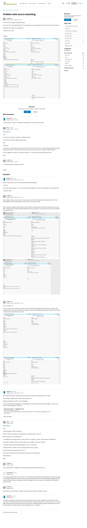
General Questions (74, 59)
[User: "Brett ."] (4, 128)
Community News (74, 68)
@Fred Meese (6, 132)
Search (74, 57)
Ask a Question (74, 53)
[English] (10, 3)
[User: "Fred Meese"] (4, 19)
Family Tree (74, 55)
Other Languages (74, 65)
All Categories (67, 50)
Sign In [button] (27, 111)
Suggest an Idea (68, 45)
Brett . (8, 127)
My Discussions (68, 38)
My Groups (67, 43)
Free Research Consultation (71, 31)
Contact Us (67, 28)
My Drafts (74, 40)
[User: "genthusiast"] (4, 119)
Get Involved (74, 61)
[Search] (67, 3)
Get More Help (68, 33)
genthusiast (9, 118)
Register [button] (35, 111)
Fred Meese (9, 18)
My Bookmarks (74, 35)
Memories (74, 63)
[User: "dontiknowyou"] (4, 473)
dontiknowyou (10, 472)
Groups (66, 70)
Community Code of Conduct (71, 26)
